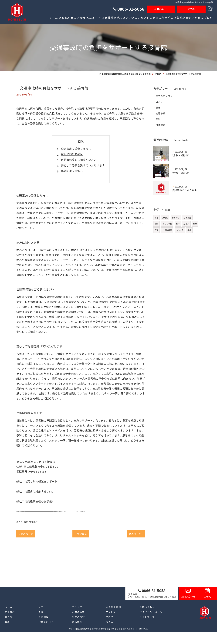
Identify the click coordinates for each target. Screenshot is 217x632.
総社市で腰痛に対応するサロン (35, 491)
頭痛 (156, 223)
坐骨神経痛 (167, 230)
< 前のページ (26, 534)
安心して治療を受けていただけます (83, 165)
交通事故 (33, 522)
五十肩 (186, 223)
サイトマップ (147, 617)
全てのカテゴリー (165, 96)
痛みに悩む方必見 (72, 154)
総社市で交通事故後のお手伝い (35, 501)
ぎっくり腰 (167, 223)
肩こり (19, 522)
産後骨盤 (187, 217)
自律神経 (160, 125)
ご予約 (191, 9)
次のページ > (136, 534)
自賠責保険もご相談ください (79, 160)
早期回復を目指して (73, 171)
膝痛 (195, 223)
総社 (156, 217)
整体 (178, 223)
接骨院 (165, 217)
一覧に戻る (81, 534)
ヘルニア (180, 230)
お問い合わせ (161, 9)
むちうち (176, 217)
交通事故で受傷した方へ (76, 148)
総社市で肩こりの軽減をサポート (36, 481)
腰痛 (26, 522)
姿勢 (156, 230)
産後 (158, 119)
